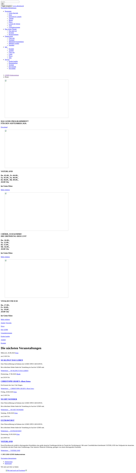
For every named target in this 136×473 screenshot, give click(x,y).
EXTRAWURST (7, 420)
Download (4, 127)
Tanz (10, 25)
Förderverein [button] (9, 36)
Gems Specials (13, 13)
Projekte (11, 33)
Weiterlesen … (14, 371)
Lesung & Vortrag (14, 24)
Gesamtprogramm (14, 27)
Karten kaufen (13, 61)
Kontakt (11, 49)
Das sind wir (13, 31)
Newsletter (12, 68)
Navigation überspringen (8, 8)
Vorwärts (8, 323)
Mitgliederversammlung (16, 42)
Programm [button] (8, 11)
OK (2, 4)
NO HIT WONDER (9, 399)
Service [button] (7, 59)
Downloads (12, 67)
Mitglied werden (14, 43)
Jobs (10, 58)
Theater (11, 18)
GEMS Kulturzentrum (12, 75)
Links (10, 54)
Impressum (8, 463)
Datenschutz (9, 462)
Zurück (3, 323)
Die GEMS (4, 329)
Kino (10, 15)
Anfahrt (11, 50)
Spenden (11, 45)
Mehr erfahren (5, 190)
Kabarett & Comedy (15, 16)
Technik (11, 65)
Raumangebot (13, 63)
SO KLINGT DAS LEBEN (12, 360)
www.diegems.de (18, 6)
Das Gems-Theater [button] (11, 29)
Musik (11, 20)
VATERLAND (7, 441)
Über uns (12, 38)
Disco (10, 22)
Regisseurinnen (13, 34)
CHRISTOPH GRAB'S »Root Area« (16, 381)
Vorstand (11, 40)
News (10, 56)
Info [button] (6, 47)
